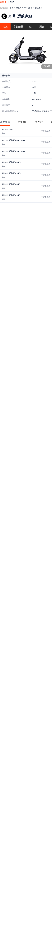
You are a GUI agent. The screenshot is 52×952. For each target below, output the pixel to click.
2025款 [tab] (39, 122)
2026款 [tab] (22, 122)
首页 (12, 8)
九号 (30, 8)
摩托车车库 (21, 8)
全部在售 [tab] (5, 122)
